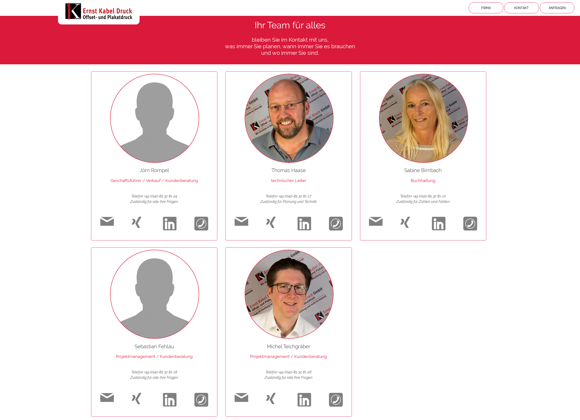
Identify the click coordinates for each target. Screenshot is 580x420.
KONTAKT (521, 8)
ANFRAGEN (557, 8)
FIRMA (486, 8)
